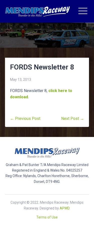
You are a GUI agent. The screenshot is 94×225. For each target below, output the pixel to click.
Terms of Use (47, 217)
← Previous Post (25, 118)
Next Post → (72, 118)
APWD (64, 208)
